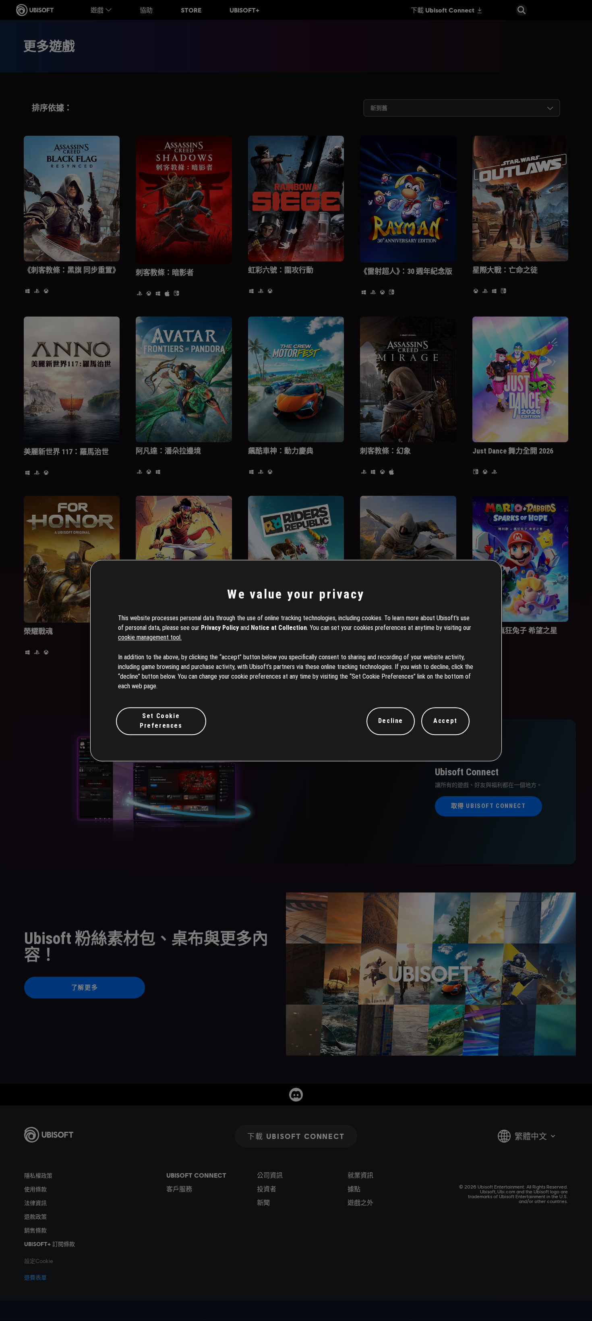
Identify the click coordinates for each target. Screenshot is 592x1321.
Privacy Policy (220, 628)
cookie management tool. (150, 638)
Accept (445, 721)
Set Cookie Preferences (161, 720)
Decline (390, 721)
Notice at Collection (279, 628)
